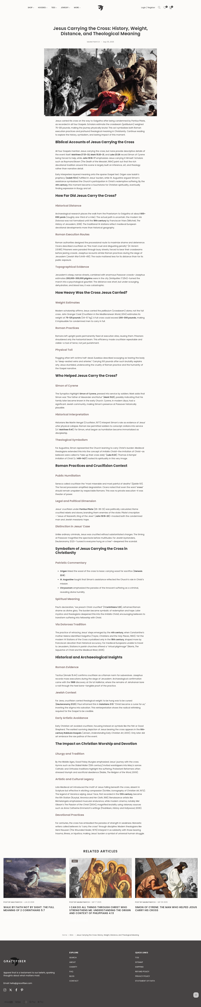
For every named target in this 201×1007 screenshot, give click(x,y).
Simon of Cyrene (87, 393)
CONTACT (74, 981)
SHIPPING (139, 967)
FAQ (71, 971)
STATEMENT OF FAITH (145, 981)
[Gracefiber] (100, 7)
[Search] (159, 7)
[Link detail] (4, 990)
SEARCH (73, 957)
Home (64, 935)
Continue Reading (12, 916)
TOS (137, 957)
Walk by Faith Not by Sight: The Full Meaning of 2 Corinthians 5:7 (28, 909)
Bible (100, 20)
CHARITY (73, 967)
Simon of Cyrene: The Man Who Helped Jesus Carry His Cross (166, 909)
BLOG (71, 976)
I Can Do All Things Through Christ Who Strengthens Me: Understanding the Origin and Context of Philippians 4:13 (100, 910)
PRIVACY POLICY (142, 976)
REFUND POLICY (142, 971)
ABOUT (72, 962)
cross (140, 487)
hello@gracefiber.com (17, 983)
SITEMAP (139, 962)
